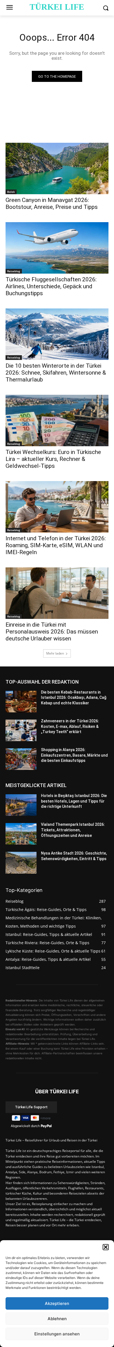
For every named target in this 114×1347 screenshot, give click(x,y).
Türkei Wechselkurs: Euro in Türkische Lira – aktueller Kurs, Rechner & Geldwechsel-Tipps (53, 459)
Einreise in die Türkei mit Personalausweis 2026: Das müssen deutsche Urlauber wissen (52, 631)
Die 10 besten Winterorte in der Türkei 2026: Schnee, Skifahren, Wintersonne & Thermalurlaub (56, 372)
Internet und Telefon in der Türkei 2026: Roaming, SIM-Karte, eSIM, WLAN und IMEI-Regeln (56, 545)
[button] (105, 1247)
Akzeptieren (57, 1303)
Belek (11, 192)
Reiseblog (13, 271)
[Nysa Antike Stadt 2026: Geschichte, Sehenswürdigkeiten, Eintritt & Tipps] (21, 862)
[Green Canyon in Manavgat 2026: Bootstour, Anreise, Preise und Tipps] (57, 168)
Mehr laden (55, 653)
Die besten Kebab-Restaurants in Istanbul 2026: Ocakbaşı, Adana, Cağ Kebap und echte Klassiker (73, 697)
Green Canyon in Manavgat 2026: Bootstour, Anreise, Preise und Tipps (52, 203)
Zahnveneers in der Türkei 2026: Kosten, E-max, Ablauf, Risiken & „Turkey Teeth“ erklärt (70, 726)
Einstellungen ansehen (57, 1333)
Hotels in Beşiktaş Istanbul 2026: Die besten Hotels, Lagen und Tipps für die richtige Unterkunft (74, 801)
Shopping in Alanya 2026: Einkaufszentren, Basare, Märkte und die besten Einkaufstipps (74, 755)
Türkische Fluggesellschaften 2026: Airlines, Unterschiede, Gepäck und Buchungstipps (51, 286)
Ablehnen (57, 1318)
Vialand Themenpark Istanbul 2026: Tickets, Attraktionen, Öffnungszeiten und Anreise (73, 829)
